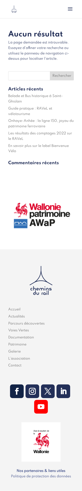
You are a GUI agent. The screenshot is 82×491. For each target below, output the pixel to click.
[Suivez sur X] (48, 391)
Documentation (21, 337)
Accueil (14, 309)
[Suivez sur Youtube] (41, 407)
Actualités (16, 316)
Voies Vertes (18, 330)
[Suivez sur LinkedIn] (63, 391)
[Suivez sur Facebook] (17, 391)
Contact (14, 365)
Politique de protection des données (41, 476)
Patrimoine (17, 344)
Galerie (14, 351)
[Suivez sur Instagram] (32, 391)
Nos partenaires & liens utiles (41, 471)
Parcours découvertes (26, 323)
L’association (19, 359)
